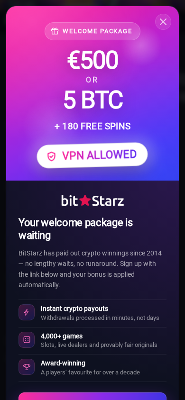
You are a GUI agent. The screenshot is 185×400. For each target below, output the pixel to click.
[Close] (163, 22)
